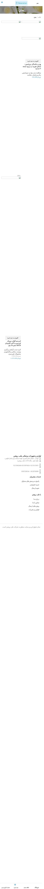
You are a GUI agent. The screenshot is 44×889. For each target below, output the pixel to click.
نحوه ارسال (35, 488)
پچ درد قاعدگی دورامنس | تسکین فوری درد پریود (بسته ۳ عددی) (32, 66)
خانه (39, 17)
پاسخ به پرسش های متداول (30, 481)
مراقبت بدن (37, 73)
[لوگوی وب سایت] (21, 3)
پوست (19, 352)
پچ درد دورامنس (27, 73)
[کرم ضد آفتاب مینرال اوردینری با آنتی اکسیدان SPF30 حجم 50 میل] (11, 97)
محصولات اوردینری (14, 354)
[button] (33, 61)
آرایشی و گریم (9, 349)
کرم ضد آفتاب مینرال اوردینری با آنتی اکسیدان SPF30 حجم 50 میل (13, 343)
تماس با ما (35, 502)
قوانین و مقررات (34, 509)
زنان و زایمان (37, 75)
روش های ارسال (33, 506)
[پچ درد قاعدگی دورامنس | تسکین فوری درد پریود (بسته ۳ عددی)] (31, 29)
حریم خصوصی (34, 485)
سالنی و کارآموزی (10, 352)
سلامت (29, 75)
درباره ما (36, 499)
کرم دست (17, 349)
